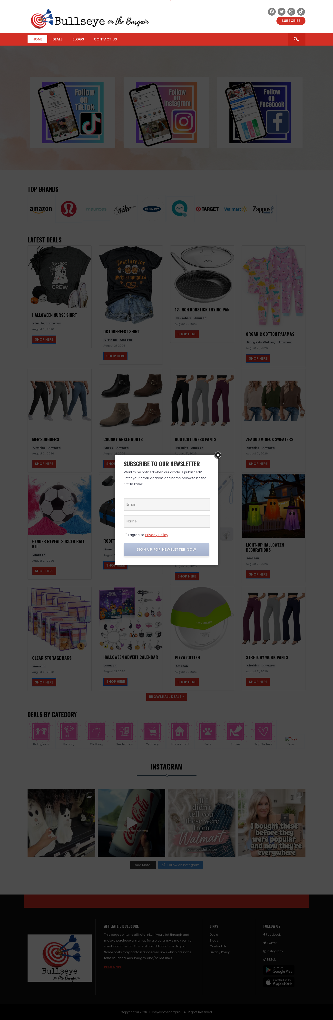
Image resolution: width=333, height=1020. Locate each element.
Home (37, 39)
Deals (57, 39)
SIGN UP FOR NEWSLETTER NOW (166, 549)
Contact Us (105, 39)
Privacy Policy (156, 534)
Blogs (78, 39)
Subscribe (291, 20)
